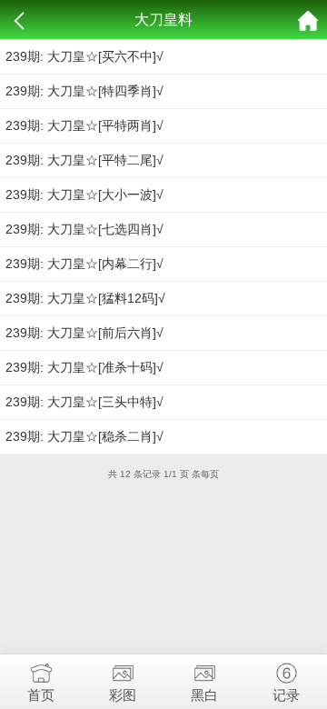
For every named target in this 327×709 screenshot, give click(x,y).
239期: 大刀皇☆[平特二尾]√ (84, 160)
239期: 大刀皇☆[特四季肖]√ (84, 91)
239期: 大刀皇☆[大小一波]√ (84, 194)
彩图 (122, 695)
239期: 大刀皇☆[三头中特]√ (84, 401)
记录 (286, 695)
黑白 (204, 695)
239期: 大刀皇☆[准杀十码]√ (84, 367)
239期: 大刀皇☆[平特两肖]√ (84, 125)
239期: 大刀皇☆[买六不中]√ (84, 56)
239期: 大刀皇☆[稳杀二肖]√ (84, 436)
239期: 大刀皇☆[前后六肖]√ (84, 332)
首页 (40, 695)
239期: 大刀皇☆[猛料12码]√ (85, 298)
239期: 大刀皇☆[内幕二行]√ (84, 263)
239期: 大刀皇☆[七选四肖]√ (84, 229)
